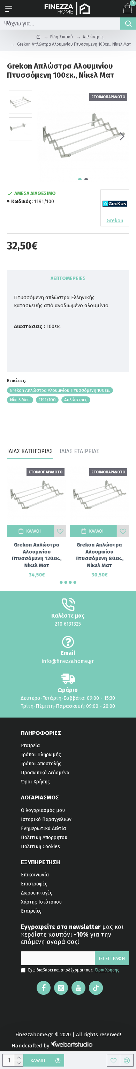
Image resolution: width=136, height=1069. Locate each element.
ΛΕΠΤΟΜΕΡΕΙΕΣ (68, 278)
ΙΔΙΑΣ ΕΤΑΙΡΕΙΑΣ (79, 451)
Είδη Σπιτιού (61, 36)
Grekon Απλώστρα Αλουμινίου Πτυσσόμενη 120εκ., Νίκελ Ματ (37, 555)
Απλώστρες (93, 36)
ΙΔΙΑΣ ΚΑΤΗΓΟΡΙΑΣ (30, 451)
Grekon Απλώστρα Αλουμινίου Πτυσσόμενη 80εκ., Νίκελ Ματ (99, 555)
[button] (44, 136)
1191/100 (47, 399)
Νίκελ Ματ (20, 399)
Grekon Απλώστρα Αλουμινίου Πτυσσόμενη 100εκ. (60, 390)
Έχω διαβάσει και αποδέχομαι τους (73, 970)
